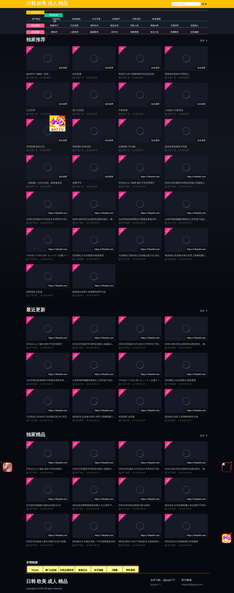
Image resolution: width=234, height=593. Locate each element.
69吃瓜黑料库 (67, 570)
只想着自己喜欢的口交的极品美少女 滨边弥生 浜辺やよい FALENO (151, 255)
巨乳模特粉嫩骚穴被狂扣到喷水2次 (43, 505)
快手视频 (98, 570)
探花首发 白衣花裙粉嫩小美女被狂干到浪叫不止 (188, 505)
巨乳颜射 (195, 32)
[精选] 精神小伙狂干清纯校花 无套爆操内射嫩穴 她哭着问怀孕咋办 (151, 541)
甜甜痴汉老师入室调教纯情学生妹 (89, 292)
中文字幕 (96, 19)
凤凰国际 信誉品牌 (81, 146)
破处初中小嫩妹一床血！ (38, 74)
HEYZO (114, 32)
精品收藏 (35, 25)
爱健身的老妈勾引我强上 (177, 74)
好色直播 (76, 74)
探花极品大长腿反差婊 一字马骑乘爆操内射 (93, 541)
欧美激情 (156, 19)
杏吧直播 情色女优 (35, 146)
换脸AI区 (155, 25)
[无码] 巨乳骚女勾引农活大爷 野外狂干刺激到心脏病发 (53, 219)
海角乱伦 (82, 570)
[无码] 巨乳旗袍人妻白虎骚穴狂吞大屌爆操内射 (49, 541)
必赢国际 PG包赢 (127, 146)
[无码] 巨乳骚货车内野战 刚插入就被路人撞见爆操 (189, 182)
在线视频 (35, 32)
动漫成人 (195, 25)
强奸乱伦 (94, 25)
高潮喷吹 (174, 32)
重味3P (54, 32)
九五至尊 (30, 110)
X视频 (115, 570)
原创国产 (116, 19)
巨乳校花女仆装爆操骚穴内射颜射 (181, 541)
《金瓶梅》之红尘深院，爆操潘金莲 (44, 182)
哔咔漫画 (130, 570)
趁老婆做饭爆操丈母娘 (176, 146)
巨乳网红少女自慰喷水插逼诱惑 (88, 255)
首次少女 (154, 32)
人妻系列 (74, 32)
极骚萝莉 (94, 32)
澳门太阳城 (78, 110)
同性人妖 (134, 25)
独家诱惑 (134, 32)
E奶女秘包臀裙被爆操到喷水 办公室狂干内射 (94, 505)
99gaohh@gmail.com (192, 584)
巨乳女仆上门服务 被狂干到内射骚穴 (137, 182)
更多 (202, 40)
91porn (35, 570)
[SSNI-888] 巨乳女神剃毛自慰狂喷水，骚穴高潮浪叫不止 (100, 219)
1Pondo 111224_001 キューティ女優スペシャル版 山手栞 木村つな (59, 255)
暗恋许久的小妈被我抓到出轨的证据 (136, 74)
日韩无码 (136, 19)
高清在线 (53, 15)
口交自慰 (74, 25)
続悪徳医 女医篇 (34, 292)
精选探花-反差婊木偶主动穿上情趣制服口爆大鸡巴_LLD (192, 255)
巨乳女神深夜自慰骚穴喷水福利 (134, 505)
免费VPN (76, 182)
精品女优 (114, 25)
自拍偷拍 (76, 19)
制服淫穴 (54, 25)
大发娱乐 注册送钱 (174, 110)
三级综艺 (174, 25)
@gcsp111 (155, 584)
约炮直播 (123, 110)
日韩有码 (56, 19)
